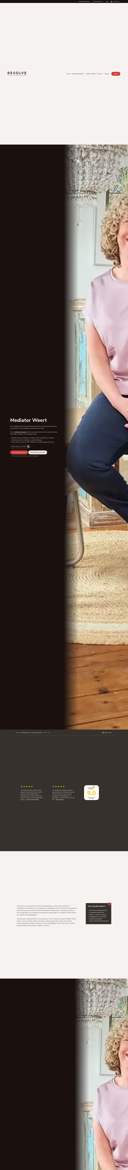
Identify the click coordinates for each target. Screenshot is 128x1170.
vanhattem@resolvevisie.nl (45, 442)
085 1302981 (31, 442)
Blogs (107, 1)
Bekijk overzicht (108, 732)
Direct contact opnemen (19, 452)
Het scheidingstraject (77, 73)
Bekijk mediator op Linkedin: (18, 446)
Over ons (99, 73)
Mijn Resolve (116, 1)
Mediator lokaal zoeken (36, 732)
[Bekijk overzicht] (103, 733)
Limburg (51, 438)
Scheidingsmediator (97, 1)
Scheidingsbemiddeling (84, 1)
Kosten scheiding (91, 73)
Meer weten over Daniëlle (38, 452)
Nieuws (107, 73)
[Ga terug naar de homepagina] (17, 74)
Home (68, 73)
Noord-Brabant (41, 438)
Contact (116, 73)
